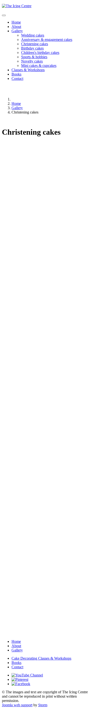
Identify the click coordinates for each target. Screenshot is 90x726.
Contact (17, 78)
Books (16, 74)
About (16, 27)
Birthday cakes (32, 48)
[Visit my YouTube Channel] (27, 675)
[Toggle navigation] (4, 15)
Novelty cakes (32, 61)
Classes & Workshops (28, 70)
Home (16, 22)
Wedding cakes (32, 35)
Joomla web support (17, 705)
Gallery (17, 650)
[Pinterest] (20, 679)
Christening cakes (34, 44)
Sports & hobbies (34, 57)
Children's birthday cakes (40, 53)
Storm (42, 705)
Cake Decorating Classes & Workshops (41, 658)
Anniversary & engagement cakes (46, 40)
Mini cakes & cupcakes (38, 65)
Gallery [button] (17, 31)
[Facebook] (21, 684)
